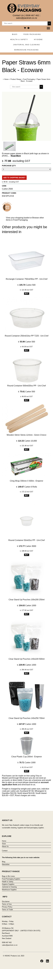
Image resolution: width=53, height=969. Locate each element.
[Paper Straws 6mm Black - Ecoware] (26, 140)
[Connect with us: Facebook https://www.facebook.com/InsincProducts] (41, 961)
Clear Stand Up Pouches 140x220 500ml (26, 659)
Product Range (15, 79)
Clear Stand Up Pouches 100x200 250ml (26, 600)
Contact (5, 851)
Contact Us (18, 15)
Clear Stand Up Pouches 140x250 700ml (26, 718)
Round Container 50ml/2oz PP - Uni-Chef (26, 540)
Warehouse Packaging (26, 50)
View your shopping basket (18, 218)
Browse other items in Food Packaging (25, 219)
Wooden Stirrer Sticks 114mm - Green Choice (26, 435)
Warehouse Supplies (9, 890)
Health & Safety (19, 39)
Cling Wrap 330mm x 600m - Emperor (26, 481)
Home (6, 79)
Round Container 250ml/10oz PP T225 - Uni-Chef (26, 336)
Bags (14, 34)
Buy (26, 293)
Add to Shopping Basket (14, 178)
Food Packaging (32, 34)
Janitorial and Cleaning (26, 45)
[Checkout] (28, 28)
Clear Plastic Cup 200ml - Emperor (26, 757)
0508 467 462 (32, 15)
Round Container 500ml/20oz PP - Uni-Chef (26, 386)
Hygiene (38, 39)
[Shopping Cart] (25, 28)
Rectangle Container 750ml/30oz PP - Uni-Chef (26, 279)
